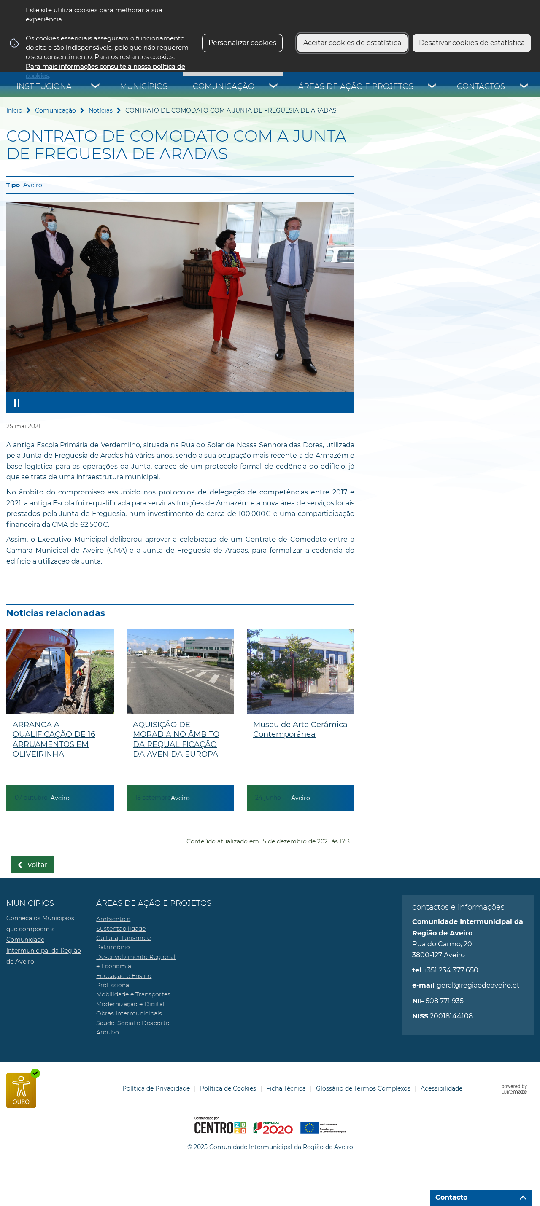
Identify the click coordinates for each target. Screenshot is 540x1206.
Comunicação (223, 87)
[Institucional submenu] (95, 86)
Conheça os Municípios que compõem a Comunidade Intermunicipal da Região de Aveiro (43, 939)
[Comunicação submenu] (274, 86)
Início (14, 110)
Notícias (101, 110)
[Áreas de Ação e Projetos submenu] (432, 86)
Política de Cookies (228, 1088)
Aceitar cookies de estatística (352, 43)
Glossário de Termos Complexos (363, 1088)
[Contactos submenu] (524, 86)
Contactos (481, 87)
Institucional (46, 87)
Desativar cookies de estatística (472, 43)
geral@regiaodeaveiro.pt (478, 985)
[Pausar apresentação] (16, 402)
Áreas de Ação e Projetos (355, 87)
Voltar (38, 865)
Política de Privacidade (156, 1088)
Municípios (143, 87)
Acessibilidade (441, 1088)
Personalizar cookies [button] (242, 43)
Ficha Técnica (286, 1088)
